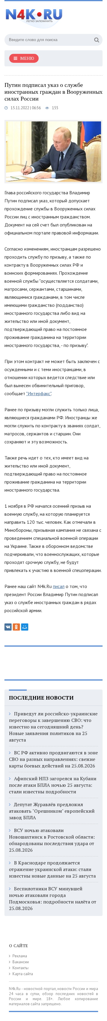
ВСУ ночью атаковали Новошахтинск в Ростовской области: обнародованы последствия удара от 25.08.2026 (52, 840)
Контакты (20, 967)
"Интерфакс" (38, 393)
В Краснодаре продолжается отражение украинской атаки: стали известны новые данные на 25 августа (52, 869)
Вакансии (20, 961)
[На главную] (49, 16)
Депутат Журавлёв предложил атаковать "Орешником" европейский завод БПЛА (52, 811)
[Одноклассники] (16, 627)
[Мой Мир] (24, 627)
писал (58, 586)
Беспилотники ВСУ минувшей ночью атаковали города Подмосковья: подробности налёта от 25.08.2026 (52, 898)
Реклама (19, 956)
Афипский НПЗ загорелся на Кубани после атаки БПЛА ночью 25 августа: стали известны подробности (52, 785)
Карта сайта (22, 973)
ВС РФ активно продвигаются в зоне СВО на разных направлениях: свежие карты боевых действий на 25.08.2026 (53, 759)
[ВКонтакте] (8, 627)
